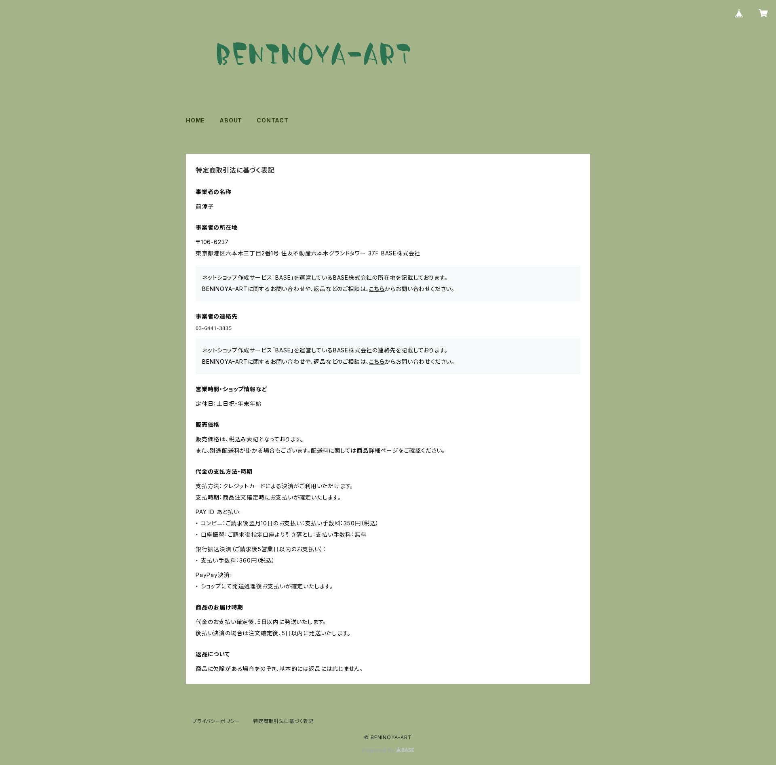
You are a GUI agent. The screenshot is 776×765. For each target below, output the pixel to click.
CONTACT (273, 120)
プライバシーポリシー (216, 721)
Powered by (379, 750)
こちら (376, 288)
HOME (195, 120)
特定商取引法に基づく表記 (283, 721)
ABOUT (230, 120)
